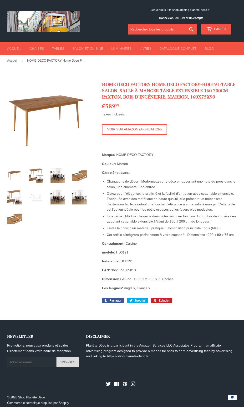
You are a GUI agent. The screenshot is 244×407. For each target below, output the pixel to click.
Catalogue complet (178, 48)
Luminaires (121, 48)
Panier (219, 29)
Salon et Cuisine (87, 48)
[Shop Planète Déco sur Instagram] (133, 385)
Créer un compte (192, 18)
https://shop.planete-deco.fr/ (128, 356)
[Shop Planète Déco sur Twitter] (108, 385)
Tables (58, 48)
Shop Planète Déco (31, 397)
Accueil (14, 48)
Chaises (37, 48)
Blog (209, 48)
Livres (145, 48)
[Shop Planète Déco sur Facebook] (116, 385)
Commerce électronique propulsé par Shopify (38, 403)
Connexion (166, 18)
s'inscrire (68, 362)
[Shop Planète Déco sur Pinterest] (124, 385)
